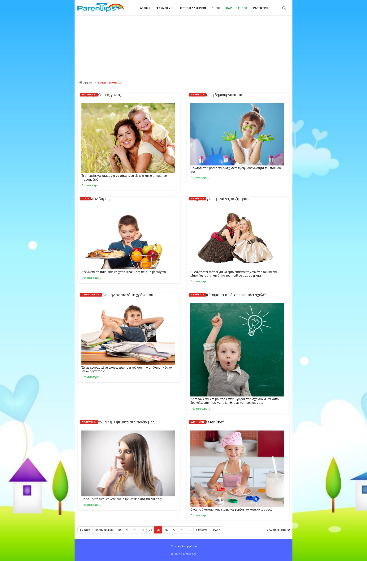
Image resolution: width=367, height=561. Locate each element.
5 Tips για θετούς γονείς (101, 95)
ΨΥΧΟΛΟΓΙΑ (89, 94)
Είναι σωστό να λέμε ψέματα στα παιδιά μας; (118, 422)
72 (134, 529)
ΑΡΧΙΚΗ (145, 8)
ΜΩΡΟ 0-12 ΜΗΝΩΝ (193, 8)
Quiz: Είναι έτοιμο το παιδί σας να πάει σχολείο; (229, 295)
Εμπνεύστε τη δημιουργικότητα (216, 95)
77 (173, 529)
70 (119, 529)
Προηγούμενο (104, 529)
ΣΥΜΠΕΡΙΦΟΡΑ (91, 294)
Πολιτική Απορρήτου (184, 546)
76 (166, 529)
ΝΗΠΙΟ (216, 8)
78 (181, 529)
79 (189, 529)
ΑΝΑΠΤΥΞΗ (197, 94)
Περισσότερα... (91, 185)
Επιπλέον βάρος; (95, 199)
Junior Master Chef (207, 422)
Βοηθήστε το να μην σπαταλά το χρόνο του (117, 295)
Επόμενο (202, 529)
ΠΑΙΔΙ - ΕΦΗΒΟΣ (237, 8)
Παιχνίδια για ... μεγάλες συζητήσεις (219, 199)
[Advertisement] (183, 44)
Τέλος (216, 529)
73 (142, 529)
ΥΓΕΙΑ (85, 198)
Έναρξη (85, 529)
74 (150, 529)
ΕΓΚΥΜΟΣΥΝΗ (164, 8)
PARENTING (261, 8)
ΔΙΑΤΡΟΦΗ (197, 422)
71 (126, 529)
